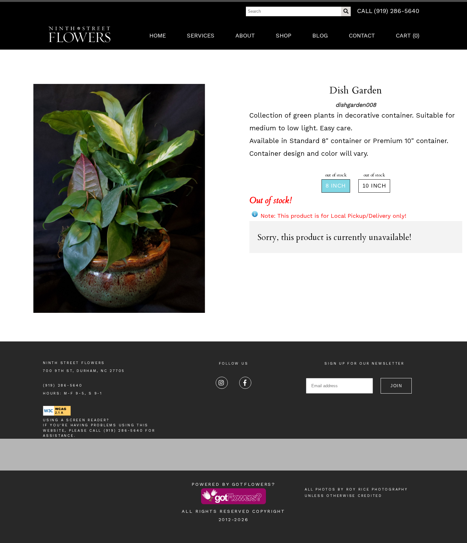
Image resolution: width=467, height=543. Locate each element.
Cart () (407, 35)
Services (200, 35)
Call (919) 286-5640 (388, 11)
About (245, 35)
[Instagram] (222, 383)
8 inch (336, 186)
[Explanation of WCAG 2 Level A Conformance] (57, 415)
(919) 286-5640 (63, 385)
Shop (283, 35)
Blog (320, 35)
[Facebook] (245, 383)
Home (157, 35)
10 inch (374, 186)
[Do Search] (346, 11)
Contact (362, 35)
